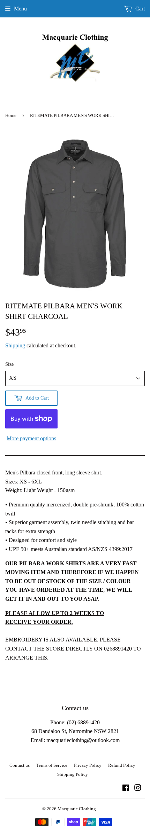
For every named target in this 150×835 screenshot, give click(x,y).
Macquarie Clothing (77, 808)
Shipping (15, 345)
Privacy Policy (88, 765)
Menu (20, 8)
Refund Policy (121, 765)
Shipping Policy (72, 774)
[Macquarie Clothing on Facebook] (125, 788)
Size (9, 364)
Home (10, 115)
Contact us (19, 765)
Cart (139, 8)
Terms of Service (51, 765)
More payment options (31, 438)
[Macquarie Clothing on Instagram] (137, 788)
